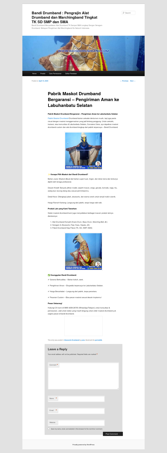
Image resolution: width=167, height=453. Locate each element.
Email (53, 410)
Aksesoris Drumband (71, 340)
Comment (54, 365)
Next (132, 81)
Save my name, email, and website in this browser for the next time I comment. (77, 429)
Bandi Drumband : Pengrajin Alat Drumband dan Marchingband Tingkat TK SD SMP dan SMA (64, 17)
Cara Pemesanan (55, 73)
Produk (42, 73)
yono (83, 340)
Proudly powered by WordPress (83, 444)
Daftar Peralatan (71, 73)
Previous (124, 81)
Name (53, 398)
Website (52, 422)
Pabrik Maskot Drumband (58, 118)
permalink (98, 340)
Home (34, 73)
